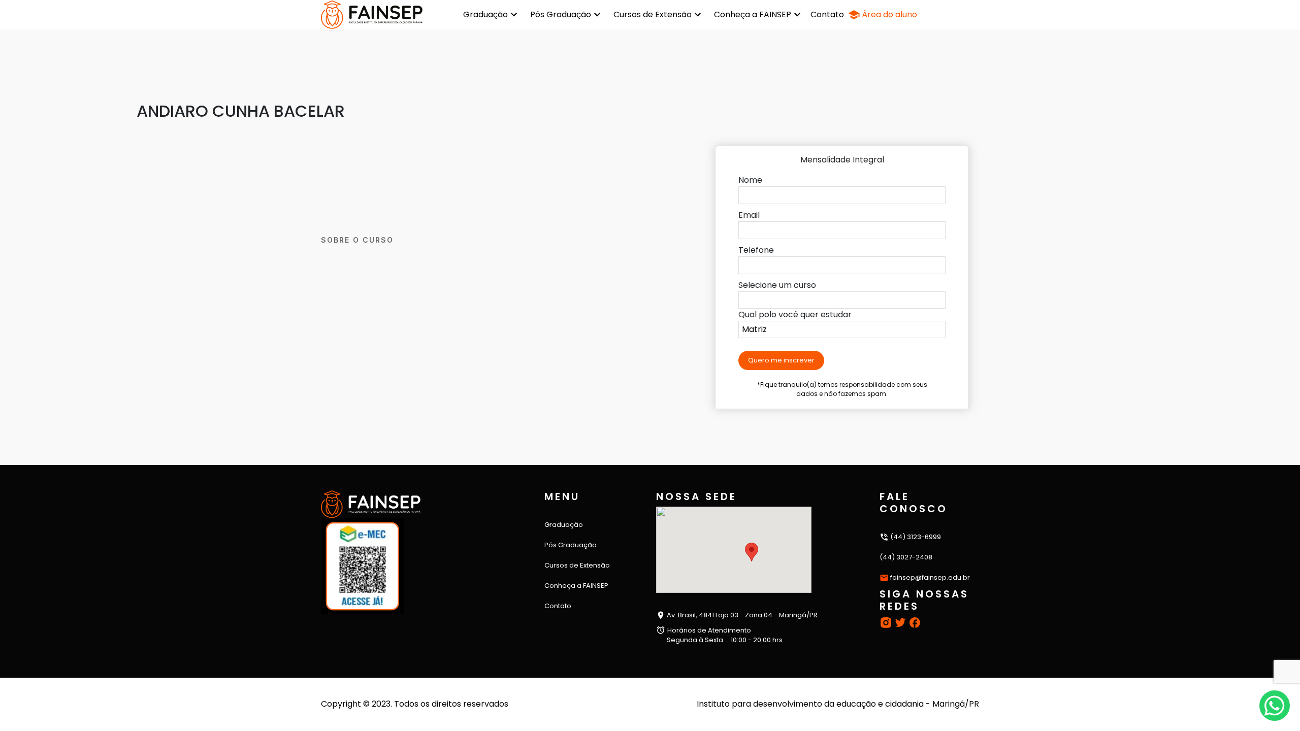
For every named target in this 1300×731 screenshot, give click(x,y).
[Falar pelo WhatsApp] (1274, 705)
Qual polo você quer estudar (795, 314)
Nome (750, 180)
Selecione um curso (777, 285)
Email (749, 215)
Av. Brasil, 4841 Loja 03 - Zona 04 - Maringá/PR (741, 615)
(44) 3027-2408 (906, 557)
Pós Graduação (560, 14)
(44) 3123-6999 (915, 537)
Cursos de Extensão (652, 14)
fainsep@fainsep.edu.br (930, 577)
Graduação (485, 14)
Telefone (756, 250)
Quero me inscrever (781, 360)
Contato (827, 14)
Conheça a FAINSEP (752, 14)
